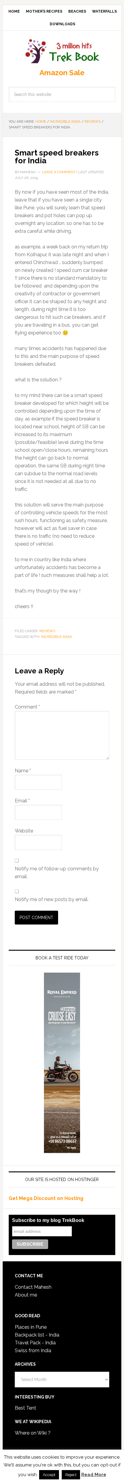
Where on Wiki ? (33, 1433)
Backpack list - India (37, 1335)
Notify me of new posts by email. (51, 899)
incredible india (56, 637)
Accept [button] (49, 1474)
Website (24, 831)
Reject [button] (70, 1474)
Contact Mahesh (33, 1287)
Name (23, 771)
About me (26, 1295)
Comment (27, 707)
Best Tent (25, 1408)
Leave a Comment (59, 172)
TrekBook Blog (62, 50)
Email (22, 801)
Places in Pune (31, 1327)
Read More (93, 1474)
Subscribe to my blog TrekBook (48, 1220)
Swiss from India (33, 1350)
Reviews (47, 631)
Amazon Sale (62, 72)
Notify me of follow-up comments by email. (57, 872)
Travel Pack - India (35, 1343)
